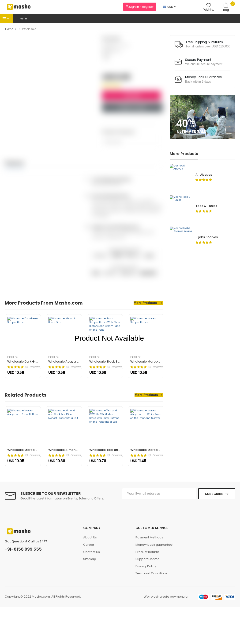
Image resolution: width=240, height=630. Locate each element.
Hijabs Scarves (206, 237)
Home (23, 18)
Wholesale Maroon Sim (148, 361)
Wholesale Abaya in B (65, 361)
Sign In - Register (141, 7)
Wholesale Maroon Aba (25, 450)
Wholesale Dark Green (24, 361)
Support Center (147, 559)
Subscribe (214, 493)
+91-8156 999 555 (23, 549)
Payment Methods (149, 537)
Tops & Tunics (206, 206)
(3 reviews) (33, 367)
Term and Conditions (151, 573)
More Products (146, 303)
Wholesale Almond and (66, 450)
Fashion (13, 357)
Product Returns (147, 552)
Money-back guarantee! (154, 544)
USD (170, 7)
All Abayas (203, 174)
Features (14, 162)
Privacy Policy (145, 566)
